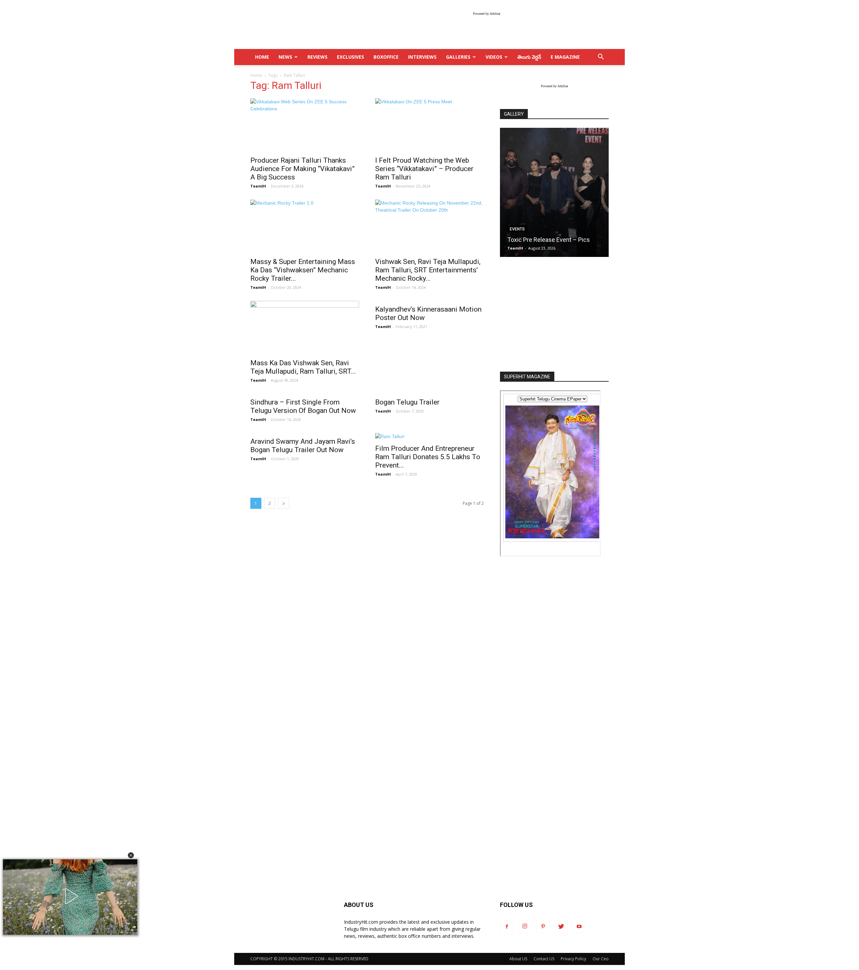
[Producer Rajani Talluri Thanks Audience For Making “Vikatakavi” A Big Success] (304, 125)
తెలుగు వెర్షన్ (529, 57)
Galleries (458, 57)
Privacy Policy (573, 959)
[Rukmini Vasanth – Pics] (554, 192)
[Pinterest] (543, 926)
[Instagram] (525, 926)
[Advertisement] (554, 315)
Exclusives (350, 57)
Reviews (317, 57)
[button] (131, 855)
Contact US (544, 959)
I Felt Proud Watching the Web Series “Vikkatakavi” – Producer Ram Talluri (424, 168)
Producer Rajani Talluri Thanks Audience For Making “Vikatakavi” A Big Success (302, 168)
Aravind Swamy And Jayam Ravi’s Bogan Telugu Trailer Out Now (302, 445)
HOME (262, 57)
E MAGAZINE (565, 57)
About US (518, 959)
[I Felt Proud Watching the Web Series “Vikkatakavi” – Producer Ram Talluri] (429, 125)
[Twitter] (561, 926)
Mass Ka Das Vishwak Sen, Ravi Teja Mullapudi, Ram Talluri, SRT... (303, 367)
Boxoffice (386, 57)
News (285, 57)
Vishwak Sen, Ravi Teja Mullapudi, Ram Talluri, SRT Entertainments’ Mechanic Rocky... (428, 270)
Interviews (422, 57)
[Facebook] (506, 926)
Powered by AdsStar (486, 13)
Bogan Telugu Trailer (407, 402)
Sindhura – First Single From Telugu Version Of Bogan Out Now (303, 406)
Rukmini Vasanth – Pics (538, 239)
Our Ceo (601, 959)
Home (256, 75)
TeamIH (258, 185)
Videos (494, 57)
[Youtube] (579, 926)
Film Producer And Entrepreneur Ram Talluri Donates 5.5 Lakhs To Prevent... (427, 456)
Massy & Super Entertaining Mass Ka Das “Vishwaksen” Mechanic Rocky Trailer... (302, 270)
